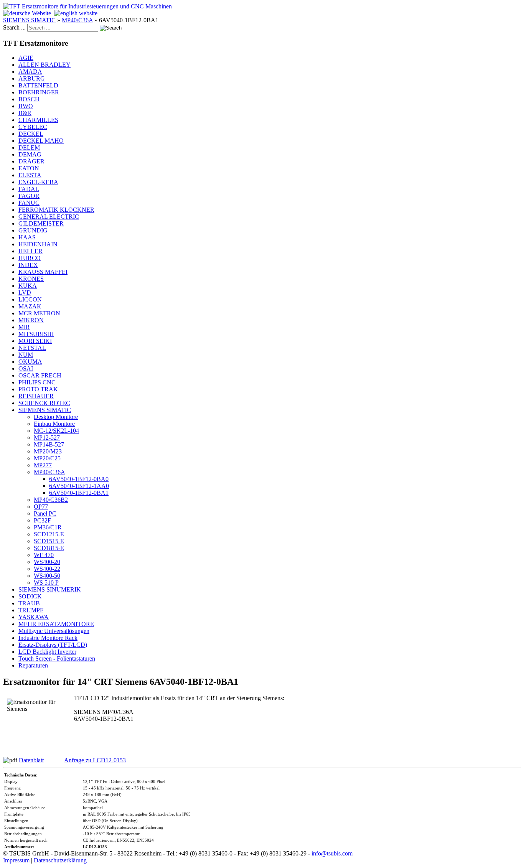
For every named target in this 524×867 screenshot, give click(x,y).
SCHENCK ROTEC (44, 403)
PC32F (42, 520)
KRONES (31, 278)
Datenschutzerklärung (60, 860)
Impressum (16, 860)
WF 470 (44, 555)
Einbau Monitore (54, 423)
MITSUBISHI (36, 334)
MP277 (43, 465)
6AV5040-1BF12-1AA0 (79, 486)
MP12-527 (47, 437)
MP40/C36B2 (51, 499)
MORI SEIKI (35, 341)
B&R (24, 113)
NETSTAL (32, 347)
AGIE (25, 57)
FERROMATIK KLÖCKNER (56, 209)
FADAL (28, 189)
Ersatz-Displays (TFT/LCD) (52, 644)
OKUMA (30, 361)
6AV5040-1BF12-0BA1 (79, 493)
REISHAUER (36, 396)
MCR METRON (39, 313)
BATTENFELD (38, 85)
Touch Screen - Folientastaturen (56, 658)
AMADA (30, 71)
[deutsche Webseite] (27, 13)
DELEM (29, 147)
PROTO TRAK (38, 389)
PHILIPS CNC (37, 382)
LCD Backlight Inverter (47, 651)
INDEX (28, 265)
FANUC (29, 202)
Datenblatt (31, 760)
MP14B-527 (49, 444)
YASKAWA (33, 617)
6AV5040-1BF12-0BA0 (79, 479)
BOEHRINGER (38, 92)
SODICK (30, 596)
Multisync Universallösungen (53, 631)
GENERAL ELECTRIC (48, 216)
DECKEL (30, 133)
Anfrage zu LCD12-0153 (95, 760)
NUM (25, 354)
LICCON (30, 299)
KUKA (27, 285)
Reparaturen (33, 665)
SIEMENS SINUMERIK (49, 589)
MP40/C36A (77, 20)
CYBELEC (32, 127)
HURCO (29, 258)
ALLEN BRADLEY (44, 64)
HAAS (27, 237)
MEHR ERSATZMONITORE (56, 624)
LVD (24, 292)
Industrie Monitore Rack (47, 638)
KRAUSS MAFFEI (43, 272)
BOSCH (29, 99)
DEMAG (29, 154)
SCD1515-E (49, 541)
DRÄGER (31, 161)
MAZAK (29, 306)
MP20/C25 (47, 458)
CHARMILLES (38, 120)
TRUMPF (30, 610)
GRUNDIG (33, 230)
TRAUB (29, 603)
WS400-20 (47, 562)
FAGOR (29, 196)
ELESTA (29, 175)
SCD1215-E (49, 534)
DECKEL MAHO (41, 140)
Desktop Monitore (56, 417)
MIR (24, 327)
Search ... (14, 27)
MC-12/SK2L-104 (56, 430)
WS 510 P (46, 582)
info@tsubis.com (332, 853)
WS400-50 (47, 575)
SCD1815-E (49, 548)
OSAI (25, 368)
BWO (25, 106)
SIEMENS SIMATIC (29, 20)
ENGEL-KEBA (38, 182)
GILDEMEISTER (41, 223)
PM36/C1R (48, 527)
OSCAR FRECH (39, 375)
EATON (28, 168)
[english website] (75, 13)
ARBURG (31, 78)
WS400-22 (47, 568)
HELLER (30, 251)
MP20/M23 (48, 451)
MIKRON (31, 320)
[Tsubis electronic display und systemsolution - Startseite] (87, 6)
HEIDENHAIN (38, 244)
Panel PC (45, 513)
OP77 (41, 506)
